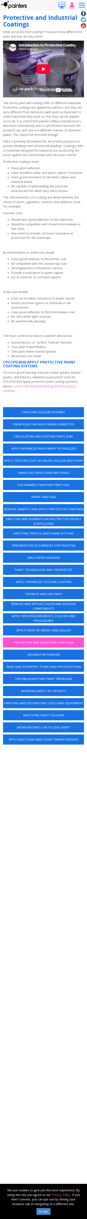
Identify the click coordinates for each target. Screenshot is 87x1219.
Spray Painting (43, 497)
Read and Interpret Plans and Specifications (43, 667)
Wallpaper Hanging (43, 557)
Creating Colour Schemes (43, 412)
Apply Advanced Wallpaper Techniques (43, 448)
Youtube (83, 25)
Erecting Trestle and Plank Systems (43, 533)
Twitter (83, 19)
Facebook (83, 13)
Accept (43, 1211)
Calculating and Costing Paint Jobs (43, 436)
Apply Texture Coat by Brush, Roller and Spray (43, 460)
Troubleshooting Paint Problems (43, 679)
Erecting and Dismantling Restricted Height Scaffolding (43, 521)
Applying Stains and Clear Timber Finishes (43, 739)
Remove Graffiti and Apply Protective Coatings (43, 509)
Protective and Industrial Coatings (43, 642)
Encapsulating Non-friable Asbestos (43, 424)
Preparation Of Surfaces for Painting (43, 545)
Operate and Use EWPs (43, 594)
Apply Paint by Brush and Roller (43, 630)
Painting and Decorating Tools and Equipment (43, 703)
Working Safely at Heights (43, 691)
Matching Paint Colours (43, 715)
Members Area (72, 5)
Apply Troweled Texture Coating (43, 582)
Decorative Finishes (43, 654)
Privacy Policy (61, 1195)
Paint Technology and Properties (43, 570)
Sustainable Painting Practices (44, 485)
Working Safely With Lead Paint (43, 727)
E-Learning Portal (62, 5)
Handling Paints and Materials (43, 473)
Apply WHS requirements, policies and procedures (43, 618)
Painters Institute (14, 5)
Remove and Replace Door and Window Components (43, 606)
